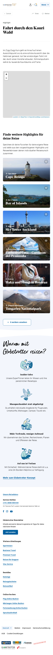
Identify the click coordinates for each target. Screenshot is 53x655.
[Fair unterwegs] (40, 643)
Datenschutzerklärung (41, 628)
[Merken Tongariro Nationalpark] (46, 293)
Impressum (26, 628)
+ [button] (6, 74)
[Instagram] (7, 511)
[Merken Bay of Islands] (46, 188)
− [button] (6, 78)
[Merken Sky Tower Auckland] (46, 214)
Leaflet (15, 117)
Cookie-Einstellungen (15, 634)
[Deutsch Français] (7, 628)
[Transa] (17, 642)
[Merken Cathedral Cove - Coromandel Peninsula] (46, 241)
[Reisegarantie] (21, 648)
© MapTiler (23, 117)
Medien (17, 628)
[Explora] (6, 642)
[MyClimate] (27, 642)
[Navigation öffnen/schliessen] (32, 5)
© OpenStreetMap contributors (38, 117)
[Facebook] (3, 511)
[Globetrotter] (8, 648)
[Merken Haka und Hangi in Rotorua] (46, 267)
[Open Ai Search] (36, 4)
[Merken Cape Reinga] (46, 162)
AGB (3, 634)
